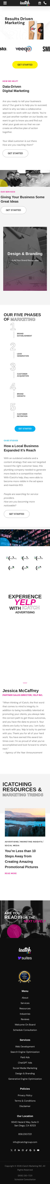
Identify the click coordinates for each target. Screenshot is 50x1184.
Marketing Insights (31, 842)
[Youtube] (38, 1150)
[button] (25, 997)
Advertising (12, 842)
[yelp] (34, 1150)
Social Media (12, 845)
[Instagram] (23, 1150)
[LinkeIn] (19, 1150)
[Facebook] (15, 1150)
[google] (30, 1150)
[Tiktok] (26, 1150)
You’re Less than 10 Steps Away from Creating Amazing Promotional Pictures (21, 859)
